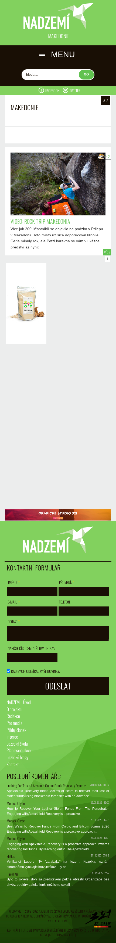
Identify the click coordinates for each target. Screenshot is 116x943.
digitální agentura (59, 930)
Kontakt (13, 764)
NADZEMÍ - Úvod (19, 702)
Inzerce (12, 737)
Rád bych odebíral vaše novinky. (35, 671)
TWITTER (75, 90)
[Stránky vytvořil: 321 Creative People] (97, 920)
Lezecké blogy (17, 757)
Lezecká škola (17, 743)
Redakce (13, 716)
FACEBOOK (52, 90)
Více (107, 252)
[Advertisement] (25, 427)
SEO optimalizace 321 (61, 935)
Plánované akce (19, 750)
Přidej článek (16, 730)
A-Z (105, 100)
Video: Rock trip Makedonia (40, 221)
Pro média (14, 723)
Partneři (12, 930)
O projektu (14, 709)
